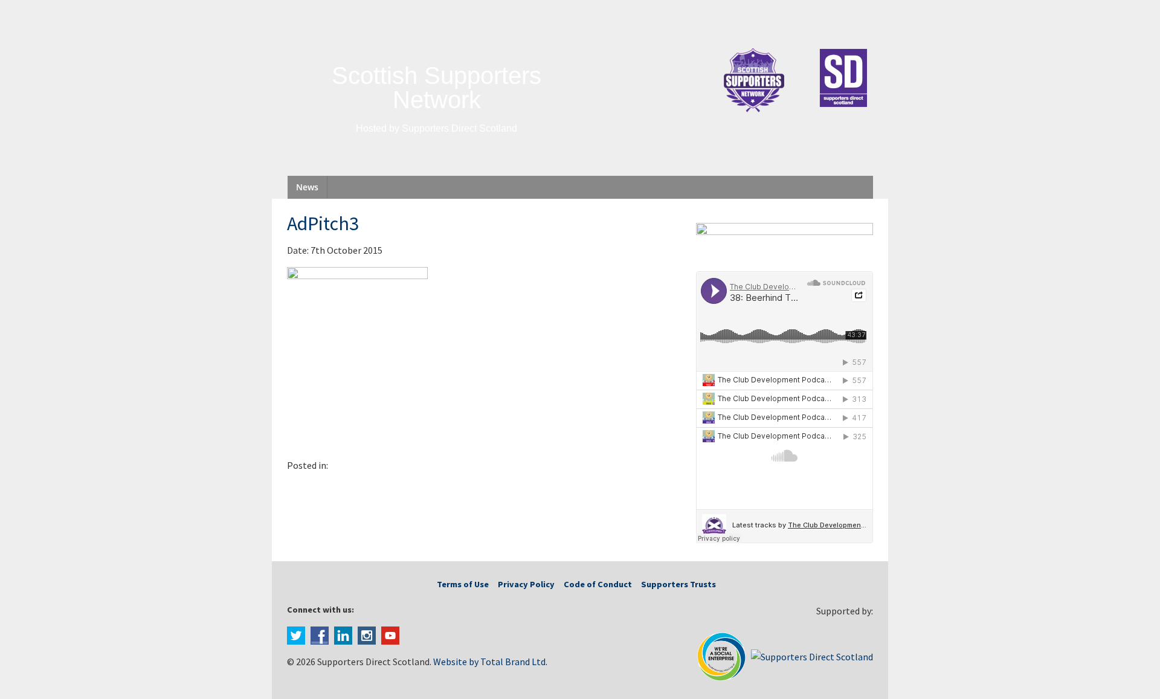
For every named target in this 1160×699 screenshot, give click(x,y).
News (307, 187)
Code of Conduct (598, 584)
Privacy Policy (526, 584)
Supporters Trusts (678, 584)
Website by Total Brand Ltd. (490, 662)
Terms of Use (463, 584)
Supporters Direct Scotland (459, 128)
